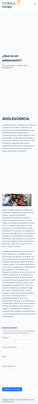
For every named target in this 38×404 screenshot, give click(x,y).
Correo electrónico (9, 347)
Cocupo (7, 6)
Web (3, 357)
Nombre (5, 338)
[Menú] (35, 4)
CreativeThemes (8, 402)
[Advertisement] (19, 28)
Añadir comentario (9, 366)
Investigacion (6, 67)
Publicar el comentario (12, 389)
